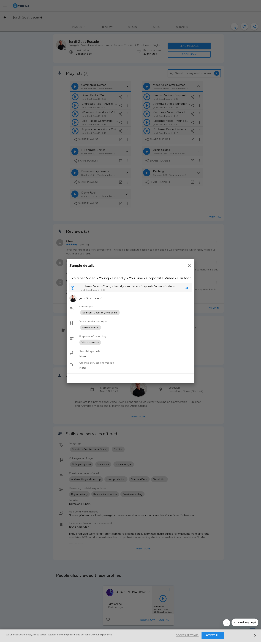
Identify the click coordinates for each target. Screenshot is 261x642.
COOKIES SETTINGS (187, 635)
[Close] (255, 635)
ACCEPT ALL (212, 635)
